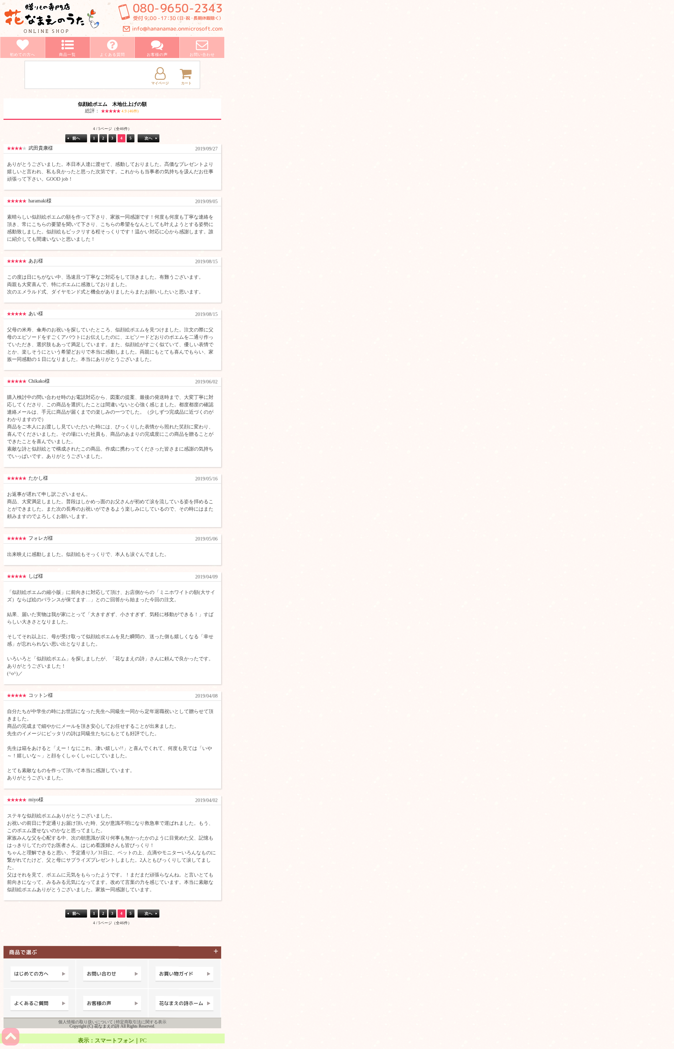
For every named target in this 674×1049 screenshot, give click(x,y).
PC (143, 1040)
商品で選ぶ (26, 952)
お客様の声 (99, 1003)
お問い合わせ (101, 973)
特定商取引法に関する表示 (141, 1021)
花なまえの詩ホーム (181, 1003)
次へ (148, 138)
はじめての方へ (31, 973)
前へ (76, 138)
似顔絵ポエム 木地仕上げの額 (112, 108)
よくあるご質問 (31, 1003)
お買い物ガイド (176, 973)
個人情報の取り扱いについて (85, 1021)
